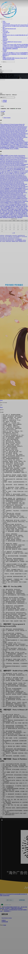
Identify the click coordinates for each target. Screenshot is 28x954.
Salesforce (3, 195)
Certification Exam (10, 125)
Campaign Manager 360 (15, 159)
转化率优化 (12, 217)
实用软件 (5, 58)
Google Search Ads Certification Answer (7, 240)
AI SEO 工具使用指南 (21, 54)
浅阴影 (2, 86)
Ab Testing (11, 155)
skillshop (20, 196)
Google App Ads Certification (9, 180)
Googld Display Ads (21, 235)
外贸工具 (2, 206)
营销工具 (20, 213)
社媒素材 (7, 213)
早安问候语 (11, 210)
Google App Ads (24, 236)
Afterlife (16, 155)
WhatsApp (5, 41)
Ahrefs (20, 155)
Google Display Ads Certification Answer (7, 238)
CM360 (9, 161)
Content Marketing (16, 161)
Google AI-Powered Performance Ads (10, 177)
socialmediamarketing (8, 197)
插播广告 (9, 209)
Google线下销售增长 (18, 189)
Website (21, 141)
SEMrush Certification (6, 139)
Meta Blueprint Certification (13, 137)
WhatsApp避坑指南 (16, 203)
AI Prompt (12, 124)
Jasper (10, 192)
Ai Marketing (21, 156)
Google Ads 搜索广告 (10, 173)
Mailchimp (18, 192)
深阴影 (5, 86)
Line (2, 137)
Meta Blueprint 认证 (11, 28)
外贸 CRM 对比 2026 (18, 44)
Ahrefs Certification (4, 124)
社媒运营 (22, 143)
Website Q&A (23, 58)
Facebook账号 (4, 166)
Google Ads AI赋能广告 (8, 170)
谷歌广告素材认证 (12, 145)
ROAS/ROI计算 (6, 35)
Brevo (4, 159)
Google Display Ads (10, 181)
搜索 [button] (1, 97)
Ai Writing (17, 158)
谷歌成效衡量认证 (5, 147)
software (15, 197)
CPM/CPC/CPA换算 (14, 35)
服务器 (24, 210)
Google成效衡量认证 (7, 189)
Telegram (15, 41)
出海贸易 (20, 205)
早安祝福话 (5, 210)
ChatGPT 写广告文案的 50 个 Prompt (11, 52)
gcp (13, 166)
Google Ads (5, 169)
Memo (5, 137)
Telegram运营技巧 (7, 199)
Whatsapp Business (18, 201)
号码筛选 (5, 50)
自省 (16, 213)
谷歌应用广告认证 (22, 145)
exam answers (4, 165)
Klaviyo (14, 192)
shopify (15, 196)
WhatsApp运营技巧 (6, 203)
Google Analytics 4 (7, 24)
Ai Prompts (9, 158)
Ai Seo (13, 158)
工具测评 (12, 143)
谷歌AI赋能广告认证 (19, 144)
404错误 (6, 155)
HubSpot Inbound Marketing (12, 191)
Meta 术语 (5, 28)
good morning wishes (12, 168)
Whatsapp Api (10, 201)
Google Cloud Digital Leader (22, 26)
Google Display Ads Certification (13, 237)
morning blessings (16, 193)
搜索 (1, 72)
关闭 (1, 89)
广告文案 (17, 208)
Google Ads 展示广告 (8, 236)
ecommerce (18, 164)
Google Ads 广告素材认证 (14, 172)
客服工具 (18, 206)
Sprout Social (20, 197)
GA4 (10, 166)
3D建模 (2, 155)
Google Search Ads (19, 184)
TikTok (17, 141)
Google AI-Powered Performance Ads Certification (13, 178)
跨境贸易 (6, 217)
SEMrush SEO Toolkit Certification (14, 140)
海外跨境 (18, 212)
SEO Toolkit (5, 196)
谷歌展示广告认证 (14, 214)
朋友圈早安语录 (18, 210)
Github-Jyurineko (6, 117)
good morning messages (20, 166)
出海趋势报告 (8, 48)
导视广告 (23, 206)
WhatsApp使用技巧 (5, 202)
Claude (22, 160)
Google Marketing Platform (13, 131)
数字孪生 (22, 209)
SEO (1, 241)
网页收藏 (9, 58)
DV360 (13, 164)
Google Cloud (15, 130)
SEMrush (5, 37)
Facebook (20, 41)
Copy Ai (23, 161)
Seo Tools (10, 196)
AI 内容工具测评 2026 (14, 45)
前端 (3, 143)
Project (2, 138)
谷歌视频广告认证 (10, 148)
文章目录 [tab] (5, 100)
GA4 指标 (13, 26)
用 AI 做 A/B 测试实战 (11, 54)
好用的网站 (8, 206)
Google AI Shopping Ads (8, 174)
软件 (16, 217)
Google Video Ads (10, 186)
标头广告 (5, 212)
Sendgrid (22, 195)
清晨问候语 (24, 212)
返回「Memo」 (10, 900)
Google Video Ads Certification (14, 132)
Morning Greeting (10, 59)
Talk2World (7, 141)
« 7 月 (13, 232)
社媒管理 (2, 213)
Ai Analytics (9, 156)
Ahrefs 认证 (5, 39)
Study (2, 141)
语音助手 (6, 214)
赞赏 (1, 817)
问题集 (13, 58)
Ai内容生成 (23, 158)
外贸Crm (25, 205)
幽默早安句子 (11, 208)
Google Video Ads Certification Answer (11, 187)
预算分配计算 (22, 35)
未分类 (17, 143)
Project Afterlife (7, 138)
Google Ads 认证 (6, 23)
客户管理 (13, 206)
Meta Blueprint (8, 193)
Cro (2, 163)
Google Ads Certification (17, 126)
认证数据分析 (14, 48)
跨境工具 (23, 216)
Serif (6, 83)
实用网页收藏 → (22, 900)
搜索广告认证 (15, 209)
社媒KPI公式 (10, 41)
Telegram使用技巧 (17, 198)
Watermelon (17, 58)
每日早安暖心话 (12, 212)
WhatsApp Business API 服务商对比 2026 (14, 47)
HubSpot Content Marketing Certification (15, 133)
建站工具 (4, 209)
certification (4, 160)
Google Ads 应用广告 (17, 236)
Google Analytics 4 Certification (15, 129)
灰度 (10, 89)
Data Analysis (13, 163)
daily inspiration (6, 163)
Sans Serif (2, 83)
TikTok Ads (19, 199)
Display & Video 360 (15, 24)
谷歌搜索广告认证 (15, 147)
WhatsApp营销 (14, 202)
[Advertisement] (14, 262)
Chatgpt (19, 160)
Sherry (1, 400)
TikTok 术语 (5, 31)
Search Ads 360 (7, 26)
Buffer (8, 159)
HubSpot (4, 33)
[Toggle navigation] (0, 64)
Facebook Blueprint (13, 165)
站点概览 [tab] (5, 101)
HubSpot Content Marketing (12, 190)
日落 (4, 89)
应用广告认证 (8, 241)
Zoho (7, 205)
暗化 (7, 89)
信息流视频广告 (13, 205)
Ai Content (15, 156)
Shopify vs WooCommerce (8, 44)
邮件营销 (20, 217)
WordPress (3, 205)
